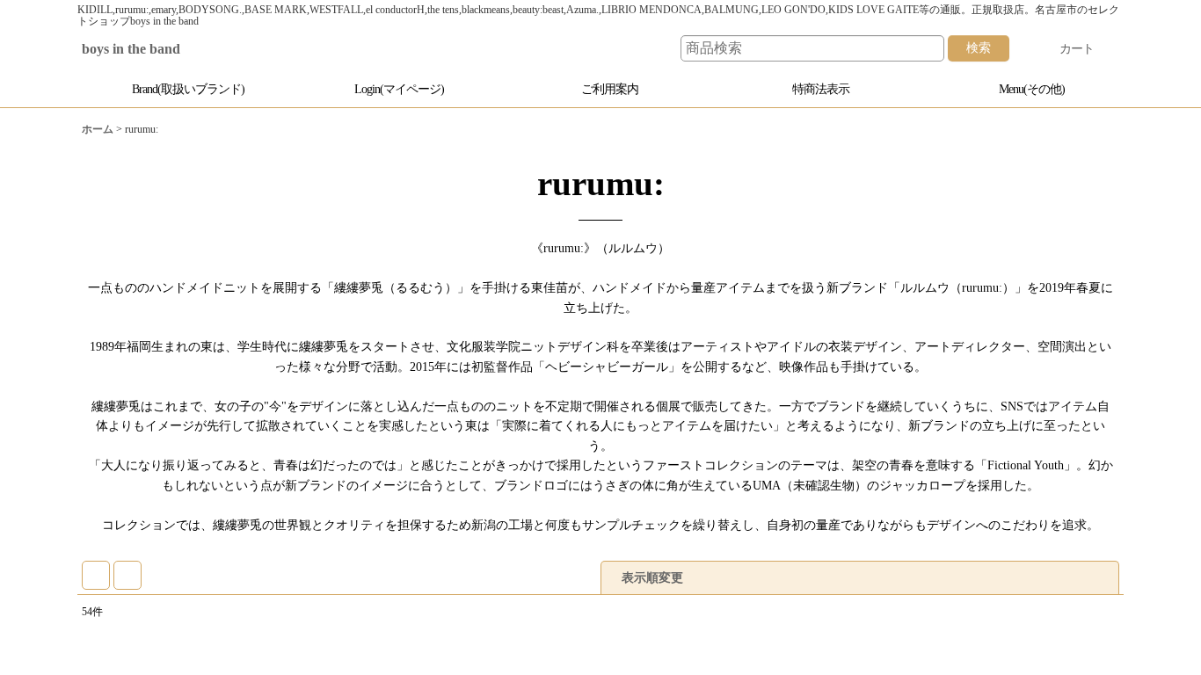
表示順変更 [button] (654, 558)
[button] (1022, 89)
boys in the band (144, 49)
